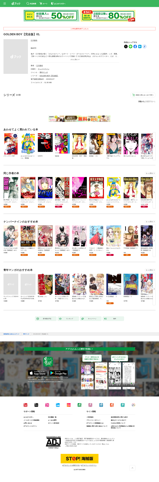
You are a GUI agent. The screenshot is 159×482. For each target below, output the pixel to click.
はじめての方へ (28, 417)
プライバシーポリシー (93, 420)
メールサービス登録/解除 (31, 420)
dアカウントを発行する (71, 465)
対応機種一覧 (52, 417)
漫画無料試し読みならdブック (11, 334)
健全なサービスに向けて (118, 420)
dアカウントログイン (30, 426)
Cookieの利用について (118, 423)
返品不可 (33, 48)
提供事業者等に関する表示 (119, 417)
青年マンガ (44, 72)
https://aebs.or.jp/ (71, 446)
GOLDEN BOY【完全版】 (49, 76)
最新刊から (151, 101)
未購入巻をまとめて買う (145, 95)
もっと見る (149, 173)
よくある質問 (52, 420)
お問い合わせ (28, 423)
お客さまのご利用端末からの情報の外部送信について (123, 427)
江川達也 (34, 40)
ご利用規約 (89, 417)
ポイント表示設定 (53, 423)
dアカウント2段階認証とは (94, 423)
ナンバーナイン (43, 69)
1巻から (141, 101)
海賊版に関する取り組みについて (96, 426)
